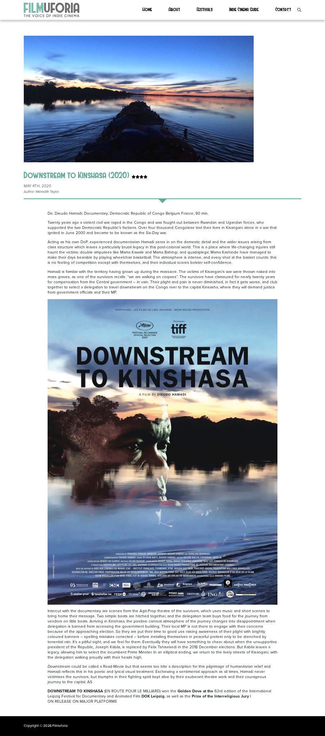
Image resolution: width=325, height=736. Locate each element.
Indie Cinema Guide (244, 9)
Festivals (205, 9)
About (174, 9)
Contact (283, 9)
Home (147, 9)
